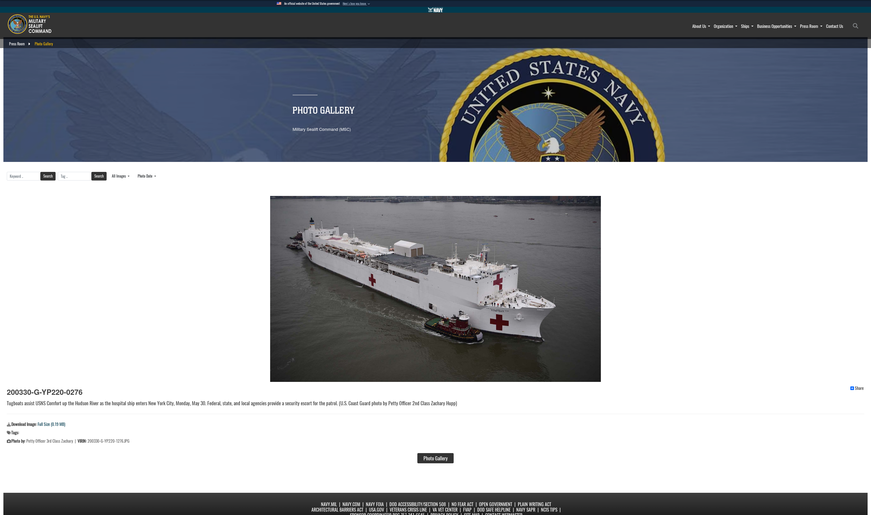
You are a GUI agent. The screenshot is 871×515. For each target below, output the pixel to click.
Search (48, 176)
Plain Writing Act (534, 504)
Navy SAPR (525, 510)
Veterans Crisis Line (408, 510)
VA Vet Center (445, 510)
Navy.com (351, 504)
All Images (119, 176)
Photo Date (145, 176)
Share (859, 388)
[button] (357, 3)
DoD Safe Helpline (494, 510)
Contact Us (834, 26)
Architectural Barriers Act (337, 510)
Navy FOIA (375, 504)
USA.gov (376, 510)
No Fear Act (462, 504)
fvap (467, 510)
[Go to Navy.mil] (435, 10)
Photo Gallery (435, 458)
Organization (724, 26)
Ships (745, 26)
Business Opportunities (775, 26)
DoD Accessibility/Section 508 (417, 504)
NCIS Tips (549, 510)
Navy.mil (329, 504)
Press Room (809, 26)
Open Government (495, 504)
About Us (699, 26)
